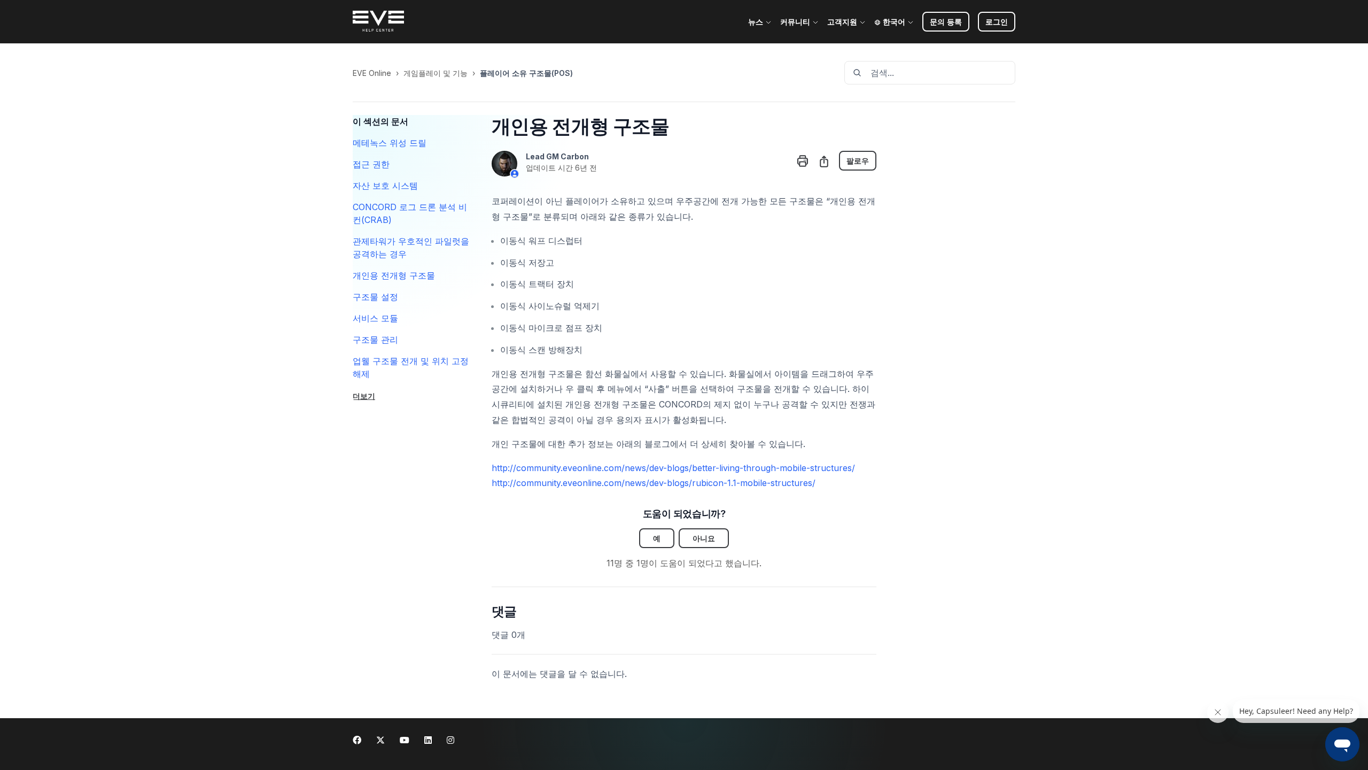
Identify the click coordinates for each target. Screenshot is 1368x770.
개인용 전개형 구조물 (394, 275)
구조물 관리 (375, 339)
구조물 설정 (375, 296)
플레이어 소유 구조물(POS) (526, 73)
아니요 (704, 538)
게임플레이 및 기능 (435, 73)
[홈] (378, 22)
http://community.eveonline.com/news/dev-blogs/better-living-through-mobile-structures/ (673, 468)
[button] (996, 22)
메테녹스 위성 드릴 (389, 142)
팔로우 (857, 160)
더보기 (364, 396)
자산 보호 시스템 (385, 185)
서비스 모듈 (375, 318)
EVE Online (372, 73)
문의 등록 (946, 21)
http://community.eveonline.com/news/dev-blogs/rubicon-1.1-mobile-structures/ (653, 483)
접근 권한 (371, 164)
